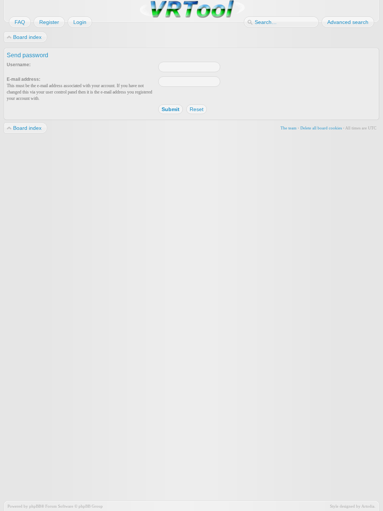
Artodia (367, 506)
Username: (19, 64)
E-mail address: (23, 79)
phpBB (35, 506)
